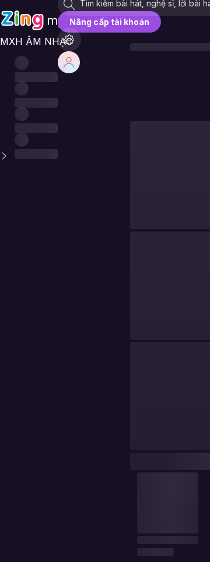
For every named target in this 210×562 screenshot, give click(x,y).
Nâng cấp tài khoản (109, 22)
